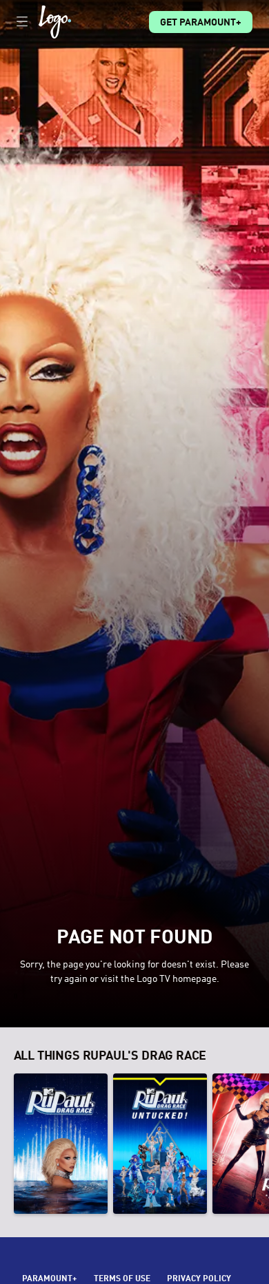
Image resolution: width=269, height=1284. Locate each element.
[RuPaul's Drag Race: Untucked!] (160, 1143)
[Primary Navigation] (22, 22)
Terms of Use (122, 1279)
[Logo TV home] (55, 22)
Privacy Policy (199, 1279)
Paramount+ (49, 1279)
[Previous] (7, 1143)
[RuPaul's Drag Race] (61, 1143)
